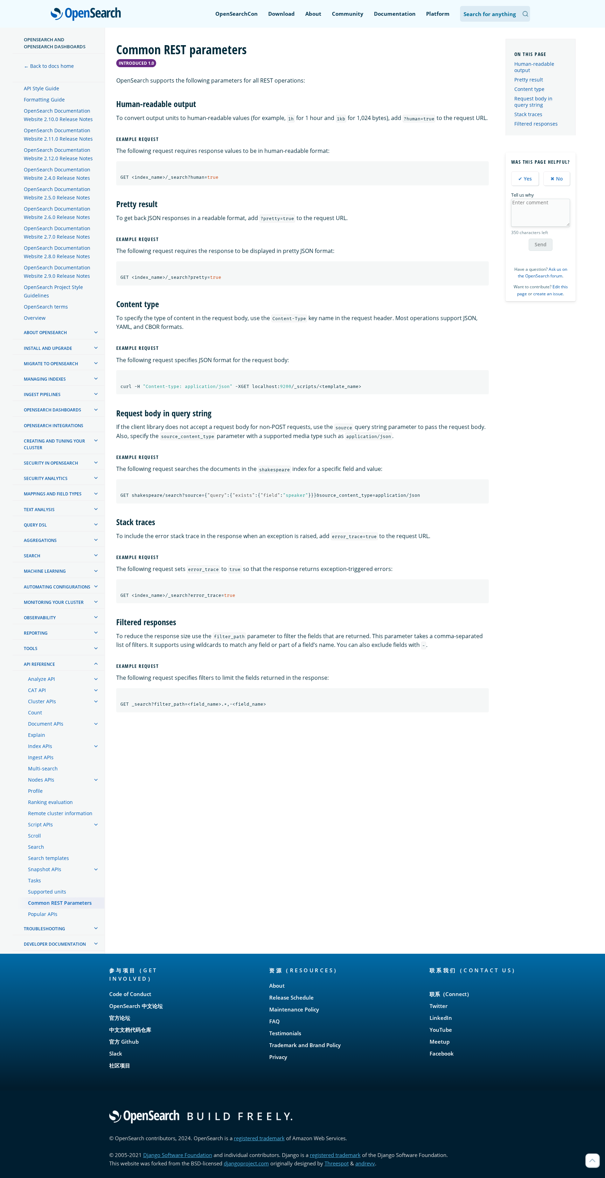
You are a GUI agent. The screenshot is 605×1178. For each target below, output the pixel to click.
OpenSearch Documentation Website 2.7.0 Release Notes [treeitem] (57, 232)
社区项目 (119, 1065)
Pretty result (528, 79)
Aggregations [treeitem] (40, 540)
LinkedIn (441, 1017)
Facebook (442, 1053)
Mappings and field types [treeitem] (53, 494)
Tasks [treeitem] (34, 880)
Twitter (438, 1005)
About (313, 13)
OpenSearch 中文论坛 (136, 1005)
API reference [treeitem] (39, 664)
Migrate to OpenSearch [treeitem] (51, 364)
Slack (115, 1053)
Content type (529, 89)
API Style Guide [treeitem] (41, 88)
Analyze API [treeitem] (41, 679)
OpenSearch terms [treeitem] (46, 307)
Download (281, 13)
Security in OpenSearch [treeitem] (51, 463)
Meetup (440, 1041)
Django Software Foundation (177, 1154)
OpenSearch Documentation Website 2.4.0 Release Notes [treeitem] (57, 174)
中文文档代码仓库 (130, 1029)
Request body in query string (533, 101)
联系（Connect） (451, 993)
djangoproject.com (246, 1163)
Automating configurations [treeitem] (57, 587)
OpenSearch (87, 14)
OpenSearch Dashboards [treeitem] (52, 410)
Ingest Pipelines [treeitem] (42, 394)
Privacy (278, 1056)
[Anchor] (200, 103)
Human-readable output (534, 67)
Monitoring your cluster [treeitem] (54, 602)
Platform (438, 13)
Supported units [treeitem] (47, 891)
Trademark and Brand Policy (305, 1045)
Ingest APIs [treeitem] (41, 757)
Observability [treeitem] (40, 618)
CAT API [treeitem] (37, 690)
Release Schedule (291, 997)
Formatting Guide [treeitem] (44, 100)
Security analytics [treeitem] (46, 478)
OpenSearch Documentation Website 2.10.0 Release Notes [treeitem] (58, 115)
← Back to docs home (49, 66)
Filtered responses (536, 123)
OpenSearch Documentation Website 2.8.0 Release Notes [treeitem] (57, 252)
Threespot (337, 1163)
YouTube (441, 1029)
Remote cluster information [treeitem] (60, 813)
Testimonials (285, 1033)
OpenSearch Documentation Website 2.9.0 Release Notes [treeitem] (57, 272)
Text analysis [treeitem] (39, 510)
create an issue (548, 293)
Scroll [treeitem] (34, 835)
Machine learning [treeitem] (45, 571)
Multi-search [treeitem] (43, 768)
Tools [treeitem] (30, 649)
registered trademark (259, 1138)
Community (347, 13)
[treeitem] (96, 332)
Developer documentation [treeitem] (55, 944)
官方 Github (124, 1041)
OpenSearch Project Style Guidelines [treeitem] (53, 291)
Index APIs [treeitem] (40, 746)
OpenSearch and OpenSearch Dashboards (54, 43)
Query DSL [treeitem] (35, 525)
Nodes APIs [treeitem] (41, 779)
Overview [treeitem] (35, 318)
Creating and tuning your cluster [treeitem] (54, 444)
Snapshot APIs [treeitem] (44, 869)
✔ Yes (525, 178)
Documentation (395, 13)
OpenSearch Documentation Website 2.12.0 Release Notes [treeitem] (58, 154)
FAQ (274, 1021)
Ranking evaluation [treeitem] (50, 802)
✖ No (556, 178)
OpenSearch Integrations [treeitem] (53, 426)
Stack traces (528, 114)
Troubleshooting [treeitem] (44, 929)
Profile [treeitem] (35, 791)
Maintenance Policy (294, 1009)
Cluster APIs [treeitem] (42, 701)
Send (541, 244)
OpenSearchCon (236, 13)
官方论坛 (119, 1017)
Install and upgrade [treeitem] (48, 348)
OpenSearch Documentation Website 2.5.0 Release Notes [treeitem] (57, 193)
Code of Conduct (130, 993)
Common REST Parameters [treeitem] (60, 903)
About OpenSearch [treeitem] (45, 333)
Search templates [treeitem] (48, 858)
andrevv (365, 1163)
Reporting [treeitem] (36, 633)
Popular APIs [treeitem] (42, 914)
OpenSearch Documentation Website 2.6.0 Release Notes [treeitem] (57, 213)
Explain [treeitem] (36, 735)
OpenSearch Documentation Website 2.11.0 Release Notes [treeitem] (58, 134)
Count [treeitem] (35, 712)
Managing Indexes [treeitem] (45, 379)
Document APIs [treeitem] (45, 723)
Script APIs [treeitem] (40, 824)
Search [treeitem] (32, 556)
